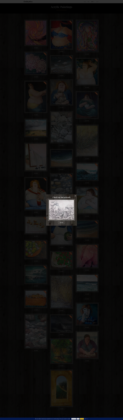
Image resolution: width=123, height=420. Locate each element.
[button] (75, 195)
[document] (61, 210)
